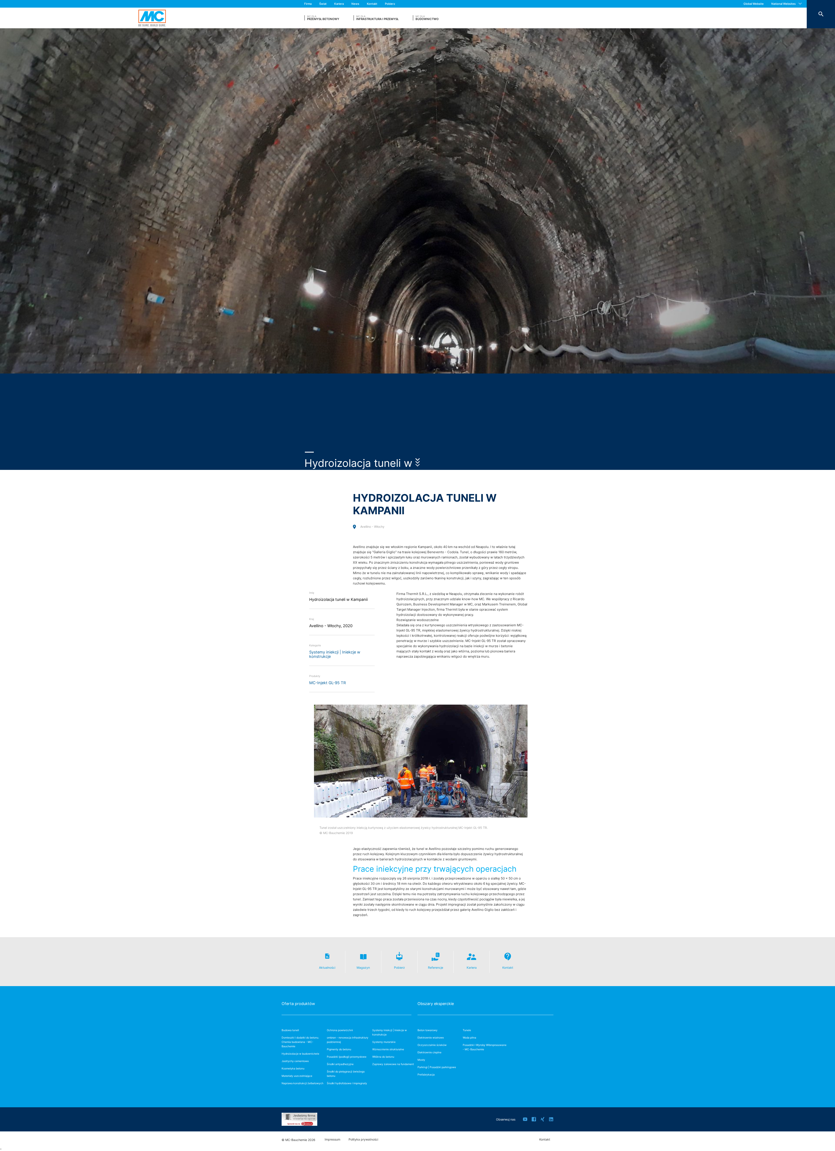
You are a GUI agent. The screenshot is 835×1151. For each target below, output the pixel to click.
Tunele (467, 1030)
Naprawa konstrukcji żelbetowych (302, 1083)
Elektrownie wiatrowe (431, 1037)
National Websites (783, 3)
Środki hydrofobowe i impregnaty (347, 1083)
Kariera (339, 3)
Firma (308, 3)
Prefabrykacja (426, 1074)
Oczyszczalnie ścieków (432, 1045)
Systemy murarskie (384, 1042)
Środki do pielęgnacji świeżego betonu (346, 1073)
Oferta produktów (298, 1003)
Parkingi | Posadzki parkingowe (437, 1067)
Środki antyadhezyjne (340, 1064)
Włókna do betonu (383, 1056)
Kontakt (372, 3)
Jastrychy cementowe (295, 1061)
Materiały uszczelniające (297, 1075)
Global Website (753, 3)
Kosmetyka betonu (293, 1068)
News (355, 3)
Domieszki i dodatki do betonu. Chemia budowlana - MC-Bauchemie (300, 1042)
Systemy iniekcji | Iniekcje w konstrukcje (334, 654)
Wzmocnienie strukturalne (388, 1049)
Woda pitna (469, 1037)
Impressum (332, 1139)
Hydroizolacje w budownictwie (300, 1053)
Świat (323, 3)
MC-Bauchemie (152, 18)
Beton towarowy (428, 1030)
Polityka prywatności (363, 1139)
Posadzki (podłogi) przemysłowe (346, 1056)
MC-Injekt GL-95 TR (327, 682)
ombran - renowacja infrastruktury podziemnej (347, 1040)
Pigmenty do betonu (339, 1049)
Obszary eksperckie (436, 1003)
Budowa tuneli (290, 1030)
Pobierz (390, 3)
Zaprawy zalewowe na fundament (393, 1064)
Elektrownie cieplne (429, 1052)
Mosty (421, 1059)
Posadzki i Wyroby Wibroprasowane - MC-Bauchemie (484, 1047)
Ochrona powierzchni (340, 1030)
